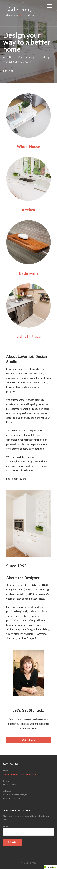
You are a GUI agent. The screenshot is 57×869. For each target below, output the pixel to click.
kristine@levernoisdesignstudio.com (19, 774)
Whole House (28, 146)
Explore (8, 71)
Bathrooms (28, 273)
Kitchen (28, 210)
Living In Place (28, 336)
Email (6, 826)
